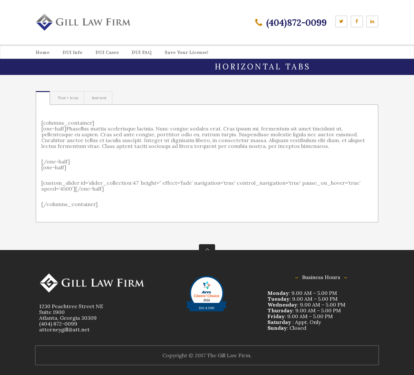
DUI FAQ (142, 52)
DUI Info (72, 52)
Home (42, 52)
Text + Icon (68, 97)
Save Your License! (186, 52)
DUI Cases (107, 52)
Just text (99, 97)
